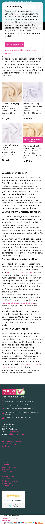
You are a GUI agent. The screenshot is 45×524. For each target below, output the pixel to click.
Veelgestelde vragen (10, 467)
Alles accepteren (14, 44)
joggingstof (34, 364)
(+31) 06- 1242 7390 (12, 432)
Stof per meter (8, 476)
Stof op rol (6, 479)
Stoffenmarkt (7, 486)
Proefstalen (6, 469)
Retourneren (7, 472)
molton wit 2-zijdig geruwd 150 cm (18, 303)
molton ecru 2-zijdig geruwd (19, 272)
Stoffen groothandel (10, 481)
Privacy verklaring (9, 444)
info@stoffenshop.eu (15, 434)
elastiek (5, 367)
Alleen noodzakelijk (14, 50)
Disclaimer (6, 446)
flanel (25, 364)
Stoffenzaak (7, 483)
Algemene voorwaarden (12, 441)
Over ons (5, 465)
